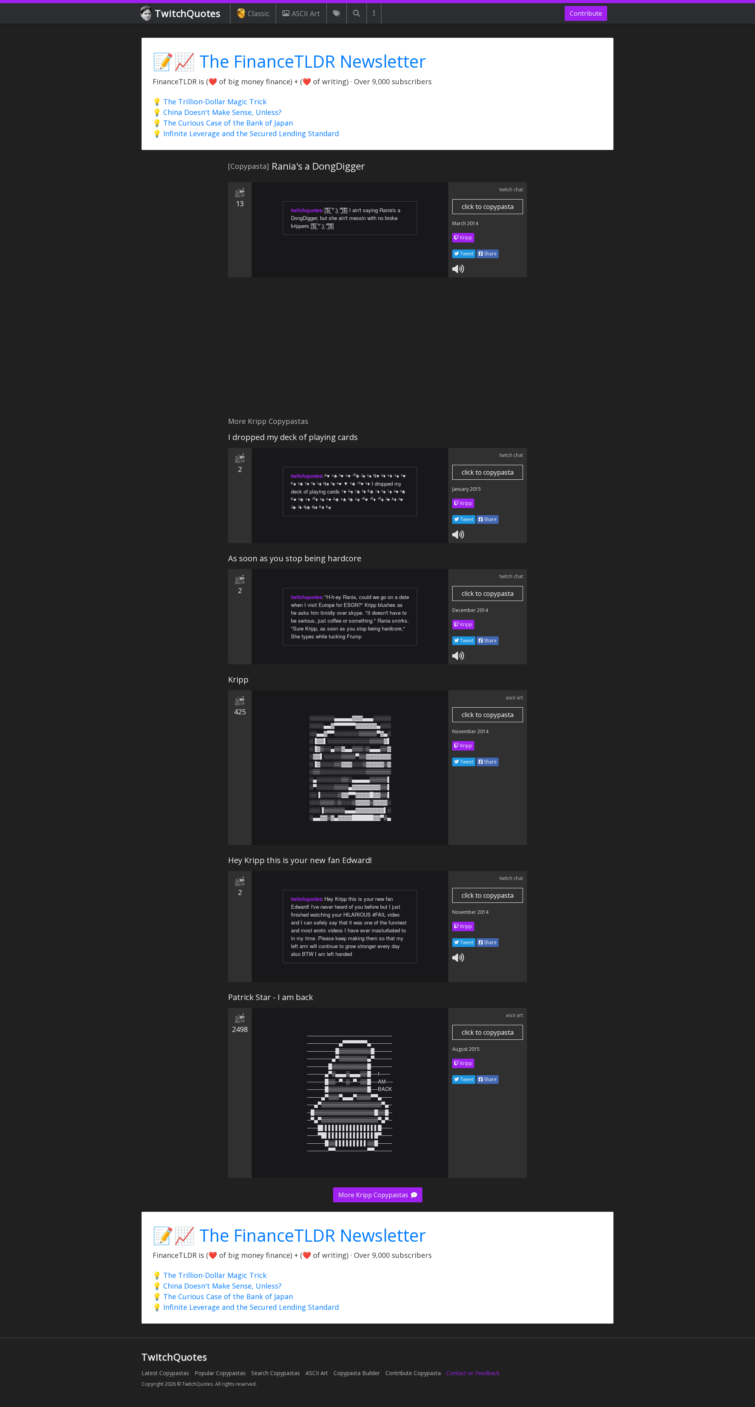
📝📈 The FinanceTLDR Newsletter (289, 61)
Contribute (586, 13)
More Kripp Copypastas (374, 1195)
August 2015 (466, 1049)
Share (490, 253)
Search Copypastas (275, 1373)
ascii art (514, 697)
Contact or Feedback (472, 1373)
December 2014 (470, 610)
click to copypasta (488, 206)
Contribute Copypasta (413, 1373)
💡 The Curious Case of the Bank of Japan (223, 123)
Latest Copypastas (165, 1373)
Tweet (466, 253)
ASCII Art (306, 13)
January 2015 (466, 489)
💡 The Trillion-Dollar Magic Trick (210, 101)
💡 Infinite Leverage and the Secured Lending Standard (246, 133)
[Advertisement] (377, 351)
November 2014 (470, 731)
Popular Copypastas (220, 1373)
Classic (258, 13)
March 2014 (465, 223)
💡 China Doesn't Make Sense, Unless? (217, 112)
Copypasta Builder (356, 1373)
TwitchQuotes (188, 13)
